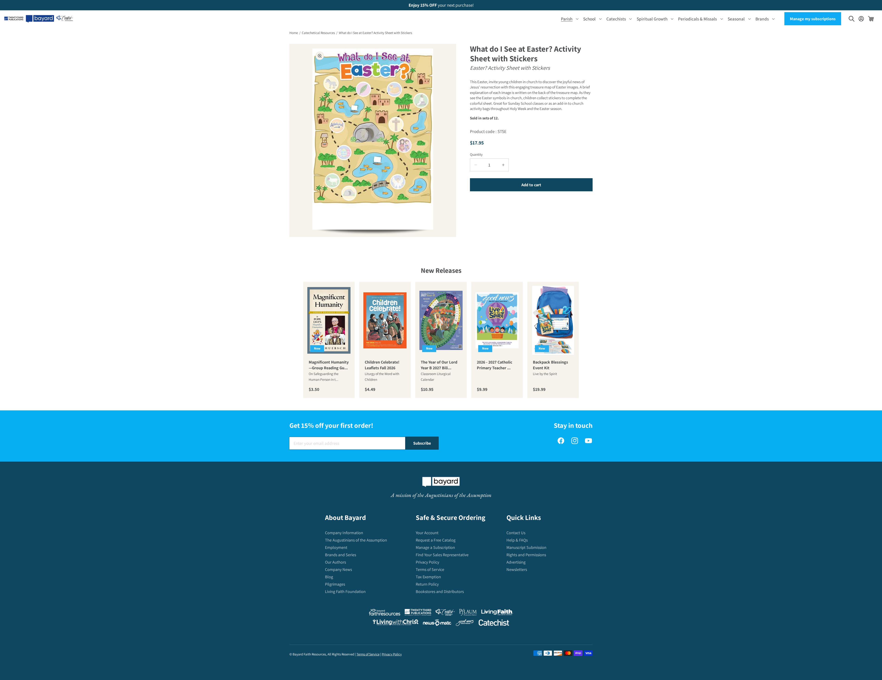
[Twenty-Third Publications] (417, 613)
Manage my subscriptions (813, 18)
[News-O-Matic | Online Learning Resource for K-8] (437, 623)
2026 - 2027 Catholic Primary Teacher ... (494, 365)
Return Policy (427, 584)
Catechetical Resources (318, 33)
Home (293, 33)
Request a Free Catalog (435, 540)
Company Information (344, 532)
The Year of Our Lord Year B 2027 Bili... (439, 365)
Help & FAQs (517, 540)
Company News (338, 569)
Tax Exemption (428, 576)
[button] (569, 19)
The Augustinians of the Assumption (356, 540)
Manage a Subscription (435, 547)
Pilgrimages (335, 584)
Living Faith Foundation (345, 591)
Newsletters (516, 569)
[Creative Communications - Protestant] (445, 613)
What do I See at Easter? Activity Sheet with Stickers (375, 33)
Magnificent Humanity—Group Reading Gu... (329, 365)
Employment (336, 547)
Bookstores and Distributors (440, 591)
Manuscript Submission (526, 547)
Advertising (516, 562)
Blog (329, 576)
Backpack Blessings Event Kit (550, 365)
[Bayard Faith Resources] (384, 613)
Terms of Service (430, 569)
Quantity (476, 154)
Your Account (427, 532)
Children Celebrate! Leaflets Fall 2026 (382, 365)
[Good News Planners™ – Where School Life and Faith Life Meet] (465, 623)
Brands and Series (340, 554)
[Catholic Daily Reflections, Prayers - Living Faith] (497, 613)
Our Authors (335, 562)
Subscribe (422, 443)
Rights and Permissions (526, 554)
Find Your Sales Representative (442, 554)
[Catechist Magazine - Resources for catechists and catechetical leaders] (493, 623)
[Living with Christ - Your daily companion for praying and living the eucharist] (395, 623)
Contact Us (515, 532)
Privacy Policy (427, 562)
